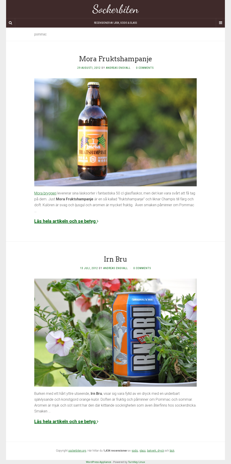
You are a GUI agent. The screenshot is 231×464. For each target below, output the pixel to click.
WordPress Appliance (98, 462)
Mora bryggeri (45, 193)
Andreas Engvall (118, 67)
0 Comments (145, 67)
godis (135, 450)
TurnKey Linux (136, 462)
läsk (172, 450)
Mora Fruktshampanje (115, 59)
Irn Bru (115, 259)
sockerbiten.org (77, 450)
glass (142, 450)
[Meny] (220, 22)
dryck (160, 450)
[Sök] (10, 22)
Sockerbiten (115, 9)
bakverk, (152, 450)
